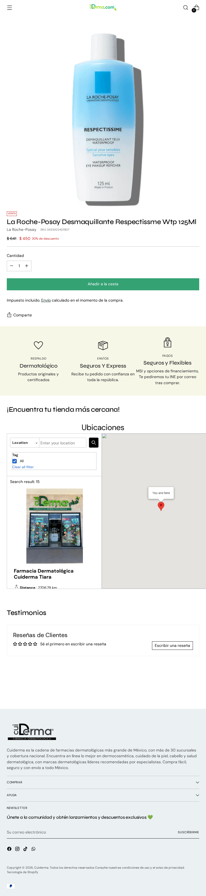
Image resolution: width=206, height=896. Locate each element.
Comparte (22, 315)
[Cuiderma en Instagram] (18, 849)
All (22, 461)
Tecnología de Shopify (22, 872)
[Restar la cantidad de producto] (11, 266)
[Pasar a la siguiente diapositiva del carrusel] (195, 691)
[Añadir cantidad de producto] (26, 266)
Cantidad (15, 255)
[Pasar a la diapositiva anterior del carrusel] (183, 691)
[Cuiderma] (103, 8)
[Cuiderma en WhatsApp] (34, 849)
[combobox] (62, 442)
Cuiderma (41, 868)
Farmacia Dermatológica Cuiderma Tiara (44, 574)
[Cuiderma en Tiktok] (26, 849)
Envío (46, 300)
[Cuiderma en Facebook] (10, 849)
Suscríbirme (188, 832)
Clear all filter (23, 467)
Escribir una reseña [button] (172, 645)
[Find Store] (93, 443)
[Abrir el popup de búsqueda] (186, 8)
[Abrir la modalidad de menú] (9, 8)
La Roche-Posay (21, 229)
